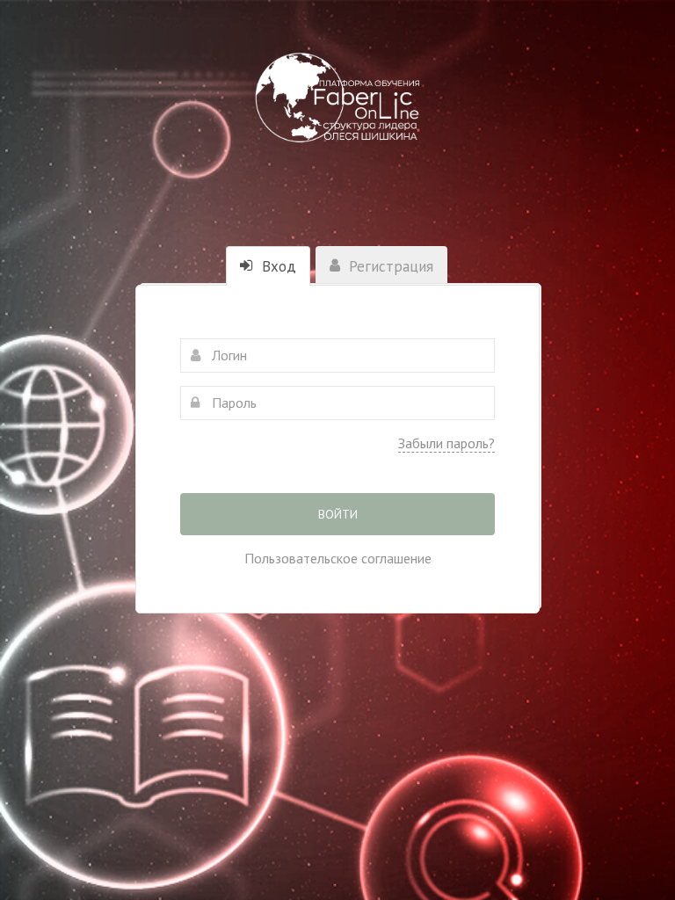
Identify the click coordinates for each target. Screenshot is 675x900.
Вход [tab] (277, 266)
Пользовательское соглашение (338, 558)
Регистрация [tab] (389, 266)
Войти (338, 514)
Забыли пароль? (446, 443)
